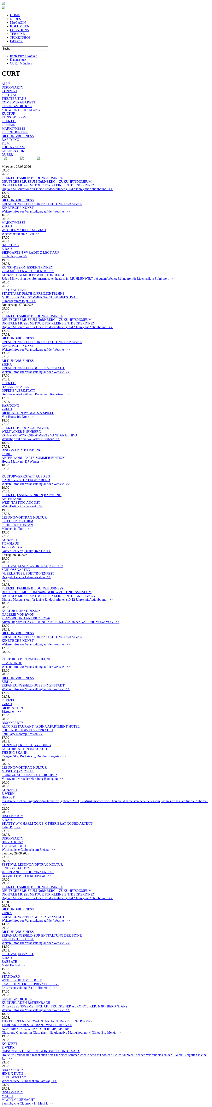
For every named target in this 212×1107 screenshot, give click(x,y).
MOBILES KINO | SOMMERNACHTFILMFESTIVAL (40, 297)
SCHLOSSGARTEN (16, 569)
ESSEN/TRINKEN (15, 132)
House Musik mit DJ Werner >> (23, 461)
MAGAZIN (18, 22)
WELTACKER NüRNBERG (21, 431)
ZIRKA (7, 364)
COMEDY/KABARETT (18, 102)
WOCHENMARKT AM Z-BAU (24, 230)
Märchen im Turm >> (16, 528)
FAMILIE (8, 124)
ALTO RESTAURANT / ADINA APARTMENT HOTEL (41, 726)
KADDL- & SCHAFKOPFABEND (26, 480)
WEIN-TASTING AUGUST (21, 502)
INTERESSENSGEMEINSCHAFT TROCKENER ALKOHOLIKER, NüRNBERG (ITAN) (64, 1006)
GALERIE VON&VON (18, 614)
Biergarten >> (11, 711)
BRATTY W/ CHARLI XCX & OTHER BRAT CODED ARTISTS (47, 823)
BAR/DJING (10, 139)
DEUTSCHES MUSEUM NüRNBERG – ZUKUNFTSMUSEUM (47, 181)
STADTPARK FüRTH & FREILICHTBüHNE (33, 293)
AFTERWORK (12, 499)
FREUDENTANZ (14, 1077)
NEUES (15, 19)
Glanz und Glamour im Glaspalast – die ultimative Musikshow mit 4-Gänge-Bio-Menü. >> (61, 1032)
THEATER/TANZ (14, 98)
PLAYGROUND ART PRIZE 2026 (26, 618)
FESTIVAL (9, 95)
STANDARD (11, 976)
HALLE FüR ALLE (15, 387)
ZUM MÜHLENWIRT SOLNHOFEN (28, 271)
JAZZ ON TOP (12, 547)
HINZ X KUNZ (12, 842)
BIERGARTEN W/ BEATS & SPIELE (28, 413)
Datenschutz (18, 59)
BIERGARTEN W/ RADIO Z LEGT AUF (30, 252)
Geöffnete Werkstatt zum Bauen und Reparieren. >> (36, 394)
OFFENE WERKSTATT (18, 390)
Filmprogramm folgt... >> (19, 301)
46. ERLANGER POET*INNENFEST (28, 573)
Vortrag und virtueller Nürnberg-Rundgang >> (32, 778)
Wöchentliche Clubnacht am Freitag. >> (28, 849)
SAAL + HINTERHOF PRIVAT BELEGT (30, 984)
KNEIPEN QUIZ (13, 151)
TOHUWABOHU (14, 846)
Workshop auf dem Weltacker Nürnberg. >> (31, 439)
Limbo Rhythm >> (14, 256)
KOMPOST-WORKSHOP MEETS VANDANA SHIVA (40, 435)
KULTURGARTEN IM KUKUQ (24, 749)
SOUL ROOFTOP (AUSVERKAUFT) (28, 730)
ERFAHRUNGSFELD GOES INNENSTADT (33, 368)
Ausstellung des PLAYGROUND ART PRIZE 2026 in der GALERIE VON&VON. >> (60, 622)
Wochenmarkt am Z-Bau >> (20, 234)
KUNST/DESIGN (14, 117)
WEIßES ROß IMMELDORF (22, 980)
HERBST (8, 797)
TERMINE (17, 33)
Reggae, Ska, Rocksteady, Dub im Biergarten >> (34, 756)
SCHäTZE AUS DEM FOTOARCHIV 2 (29, 775)
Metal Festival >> (13, 965)
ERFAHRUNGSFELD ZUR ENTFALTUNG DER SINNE (42, 204)
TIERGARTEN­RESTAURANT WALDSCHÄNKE (37, 1025)
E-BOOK (16, 41)
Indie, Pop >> (11, 827)
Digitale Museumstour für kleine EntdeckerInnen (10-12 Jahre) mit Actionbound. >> (57, 189)
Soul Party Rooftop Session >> (22, 734)
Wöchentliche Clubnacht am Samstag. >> (29, 1081)
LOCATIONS (19, 30)
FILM (6, 143)
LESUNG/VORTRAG (17, 106)
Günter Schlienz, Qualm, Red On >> (26, 551)
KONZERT (9, 91)
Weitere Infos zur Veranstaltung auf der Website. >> (36, 211)
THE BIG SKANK (15, 752)
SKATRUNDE (12, 663)
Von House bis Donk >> (18, 416)
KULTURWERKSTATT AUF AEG (26, 476)
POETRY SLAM (13, 147)
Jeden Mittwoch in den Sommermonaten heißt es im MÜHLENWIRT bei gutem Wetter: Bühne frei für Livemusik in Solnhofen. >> (88, 278)
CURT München (21, 63)
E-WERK (8, 793)
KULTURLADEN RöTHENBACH (26, 659)
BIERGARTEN (12, 708)
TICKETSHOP (20, 37)
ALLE (6, 83)
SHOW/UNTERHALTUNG (21, 110)
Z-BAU (7, 226)
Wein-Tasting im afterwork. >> (22, 506)
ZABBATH (9, 961)
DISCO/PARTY (12, 87)
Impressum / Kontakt (23, 56)
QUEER (7, 154)
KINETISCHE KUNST (18, 207)
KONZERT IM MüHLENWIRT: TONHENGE (33, 275)
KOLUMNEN (19, 26)
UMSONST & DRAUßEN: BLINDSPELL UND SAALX (41, 1051)
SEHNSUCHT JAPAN (17, 525)
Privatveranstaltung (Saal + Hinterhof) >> (29, 987)
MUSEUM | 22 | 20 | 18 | (18, 771)
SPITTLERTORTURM (17, 521)
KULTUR (8, 113)
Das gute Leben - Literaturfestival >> (26, 577)
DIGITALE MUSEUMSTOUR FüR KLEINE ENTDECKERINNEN (48, 185)
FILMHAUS (10, 543)
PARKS (7, 454)
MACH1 (7, 1096)
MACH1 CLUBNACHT (18, 1099)
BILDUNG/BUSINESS (18, 136)
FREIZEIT (9, 121)
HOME (15, 15)
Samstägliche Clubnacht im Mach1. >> (27, 1103)
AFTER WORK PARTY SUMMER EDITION (33, 457)
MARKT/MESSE (13, 128)
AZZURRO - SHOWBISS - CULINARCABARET (36, 1028)
